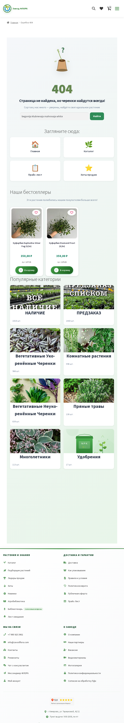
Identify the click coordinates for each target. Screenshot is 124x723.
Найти (97, 116)
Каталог (12, 562)
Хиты (10, 585)
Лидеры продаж (16, 578)
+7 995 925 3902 (15, 634)
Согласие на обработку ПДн (82, 680)
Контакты (13, 650)
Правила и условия (77, 578)
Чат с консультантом (18, 665)
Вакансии (73, 650)
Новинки (12, 593)
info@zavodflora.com (18, 642)
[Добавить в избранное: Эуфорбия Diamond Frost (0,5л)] (71, 212)
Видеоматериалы (77, 657)
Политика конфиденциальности (84, 673)
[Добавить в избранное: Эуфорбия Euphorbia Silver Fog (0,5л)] (36, 212)
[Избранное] (101, 8)
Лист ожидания (16, 616)
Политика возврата (78, 585)
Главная (14, 22)
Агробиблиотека (16, 601)
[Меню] (117, 8)
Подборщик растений (19, 570)
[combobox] (54, 116)
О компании (74, 634)
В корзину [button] (29, 270)
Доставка (73, 562)
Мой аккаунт (14, 680)
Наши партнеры (76, 642)
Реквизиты (13, 657)
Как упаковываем (76, 570)
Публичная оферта (77, 593)
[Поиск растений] (93, 8)
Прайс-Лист (74, 601)
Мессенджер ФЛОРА (18, 673)
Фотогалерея (75, 665)
